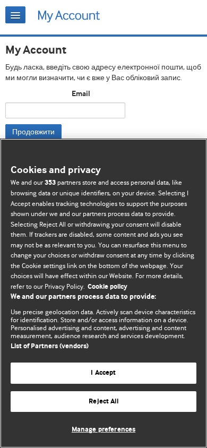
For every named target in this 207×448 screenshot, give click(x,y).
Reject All (103, 402)
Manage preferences (103, 430)
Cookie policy (107, 287)
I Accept (103, 373)
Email (81, 94)
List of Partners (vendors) (50, 346)
